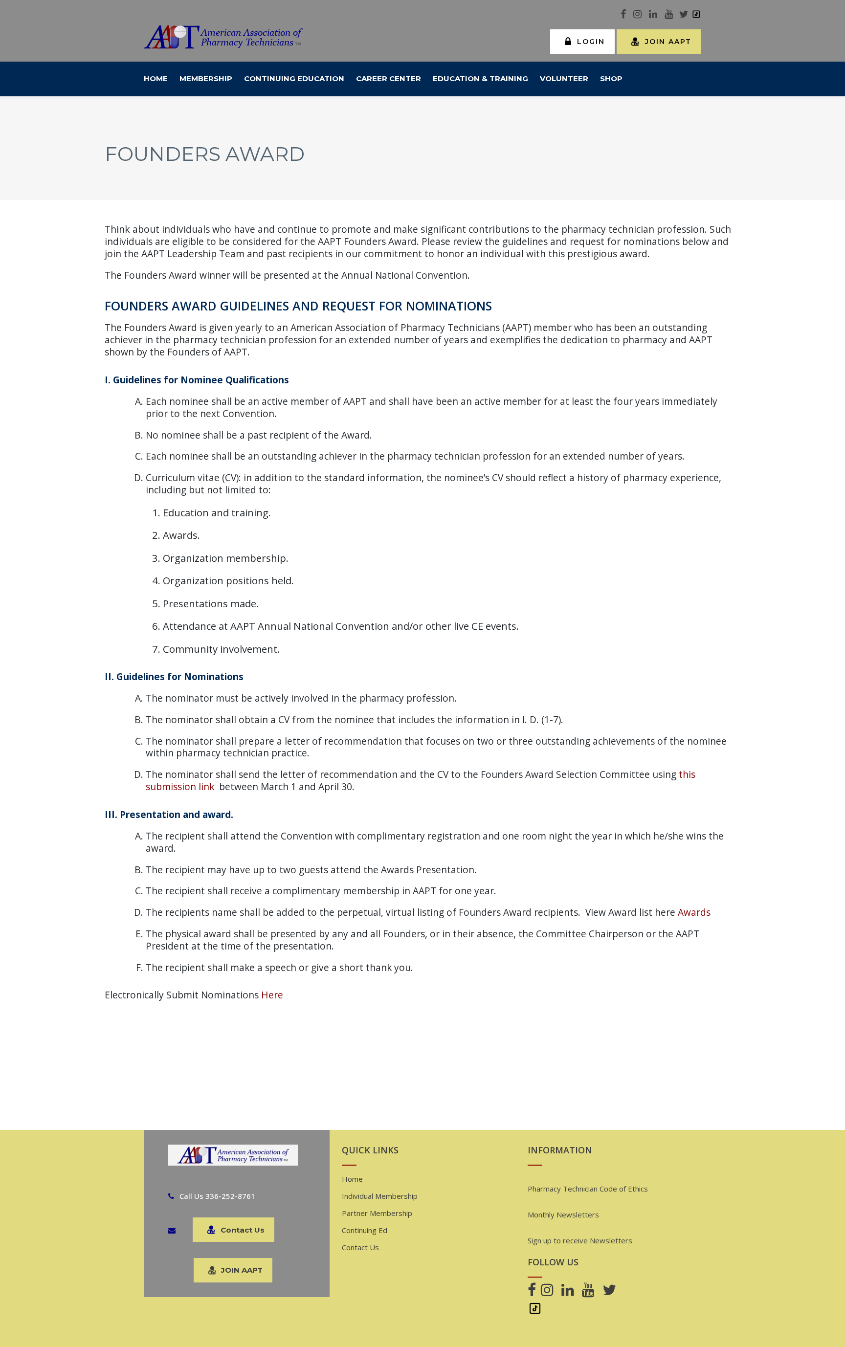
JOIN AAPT (668, 41)
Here (272, 994)
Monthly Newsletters (563, 1214)
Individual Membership (380, 1196)
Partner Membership (377, 1213)
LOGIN (591, 41)
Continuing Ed (364, 1230)
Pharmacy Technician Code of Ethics (588, 1188)
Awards (694, 912)
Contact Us (243, 1230)
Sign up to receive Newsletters (580, 1240)
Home (352, 1179)
